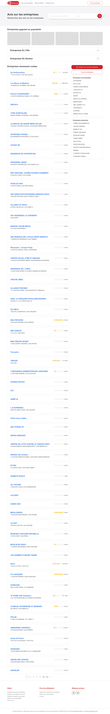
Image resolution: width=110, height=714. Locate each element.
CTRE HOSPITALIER (18, 113)
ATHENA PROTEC (17, 382)
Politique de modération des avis (16, 694)
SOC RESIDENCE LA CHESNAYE (23, 215)
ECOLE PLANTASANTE (19, 94)
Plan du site (10, 700)
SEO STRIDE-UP (17, 427)
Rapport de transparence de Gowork (49, 692)
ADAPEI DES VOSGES (19, 659)
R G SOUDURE (16, 574)
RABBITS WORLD (17, 476)
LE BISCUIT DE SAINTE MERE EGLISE (26, 123)
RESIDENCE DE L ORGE (20, 268)
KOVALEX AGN (16, 183)
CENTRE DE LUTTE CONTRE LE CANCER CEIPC (30, 444)
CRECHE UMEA (16, 279)
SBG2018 (14, 104)
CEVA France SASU (18, 418)
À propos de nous (49, 3)
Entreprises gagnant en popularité (24, 29)
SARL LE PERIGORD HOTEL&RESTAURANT (28, 298)
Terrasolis (14, 352)
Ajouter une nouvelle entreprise (88, 67)
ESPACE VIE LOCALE (19, 454)
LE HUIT (13, 523)
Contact (42, 696)
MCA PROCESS (16, 320)
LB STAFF (14, 495)
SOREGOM (15, 585)
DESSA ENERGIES (18, 435)
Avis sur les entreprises (27, 3)
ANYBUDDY (15, 649)
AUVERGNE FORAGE (19, 134)
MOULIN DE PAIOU (18, 544)
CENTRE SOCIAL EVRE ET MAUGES (25, 258)
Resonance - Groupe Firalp (21, 247)
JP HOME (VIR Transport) (20, 595)
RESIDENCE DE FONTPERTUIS (23, 153)
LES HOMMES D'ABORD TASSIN (23, 555)
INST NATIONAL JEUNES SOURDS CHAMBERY (29, 173)
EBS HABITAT (15, 330)
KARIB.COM (15, 504)
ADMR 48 (14, 399)
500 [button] (44, 677)
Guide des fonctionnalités (46, 694)
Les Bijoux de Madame (19, 83)
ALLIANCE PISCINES (18, 288)
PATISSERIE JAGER (18, 162)
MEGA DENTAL (16, 512)
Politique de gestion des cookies (16, 696)
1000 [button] (46, 677)
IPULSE (13, 617)
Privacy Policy (78, 711)
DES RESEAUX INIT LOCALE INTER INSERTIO (29, 237)
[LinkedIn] (78, 693)
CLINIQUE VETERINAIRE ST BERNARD (26, 606)
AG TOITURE (15, 484)
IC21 (12, 390)
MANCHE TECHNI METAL (20, 226)
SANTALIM (14, 670)
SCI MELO (14, 309)
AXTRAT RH (15, 145)
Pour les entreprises (95, 3)
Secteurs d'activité (39, 3)
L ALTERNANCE (16, 407)
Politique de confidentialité (14, 698)
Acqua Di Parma (17, 638)
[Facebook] (73, 693)
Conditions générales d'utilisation (16, 692)
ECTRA (13, 465)
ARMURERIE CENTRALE (20, 627)
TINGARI (14, 360)
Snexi (12, 563)
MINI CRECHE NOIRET (19, 341)
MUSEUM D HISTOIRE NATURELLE (24, 533)
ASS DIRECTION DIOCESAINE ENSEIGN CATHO (29, 194)
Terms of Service (89, 711)
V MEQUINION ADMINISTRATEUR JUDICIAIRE (29, 371)
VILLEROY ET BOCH (18, 205)
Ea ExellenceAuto (17, 72)
